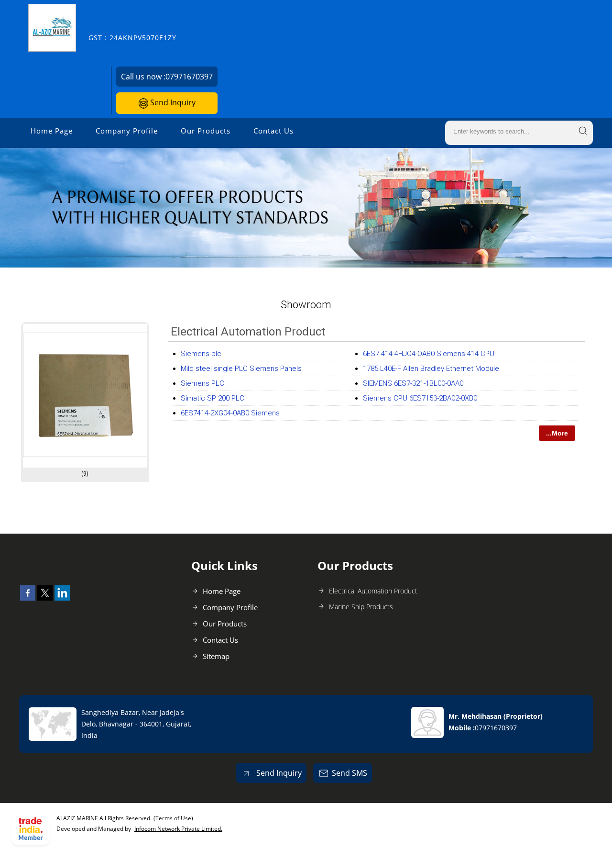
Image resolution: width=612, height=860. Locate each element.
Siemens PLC (202, 383)
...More (557, 433)
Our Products (205, 130)
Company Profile (127, 130)
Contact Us (273, 130)
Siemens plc (201, 353)
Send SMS (349, 773)
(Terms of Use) (173, 818)
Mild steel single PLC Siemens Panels (241, 368)
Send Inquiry (172, 102)
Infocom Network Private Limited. (178, 829)
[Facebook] (27, 597)
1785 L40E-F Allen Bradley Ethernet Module (431, 368)
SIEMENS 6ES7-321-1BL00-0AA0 (413, 383)
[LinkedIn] (62, 597)
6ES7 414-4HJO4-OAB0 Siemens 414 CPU (428, 353)
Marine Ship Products (361, 606)
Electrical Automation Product (248, 331)
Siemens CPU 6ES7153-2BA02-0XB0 (420, 398)
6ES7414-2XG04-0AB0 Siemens (230, 413)
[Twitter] (45, 597)
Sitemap (216, 656)
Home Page (52, 130)
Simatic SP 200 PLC (212, 398)
